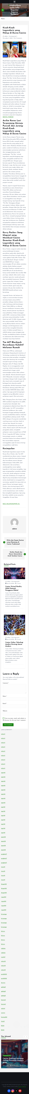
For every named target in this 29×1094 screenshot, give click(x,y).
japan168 (3, 837)
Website (5, 711)
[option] (14, 1054)
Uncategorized (12, 36)
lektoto (3, 931)
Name (5, 696)
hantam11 (3, 1000)
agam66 (3, 772)
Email (5, 703)
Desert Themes (22, 1086)
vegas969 (3, 897)
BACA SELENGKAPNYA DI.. (11, 504)
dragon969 (4, 884)
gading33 (3, 987)
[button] (24, 1037)
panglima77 (4, 854)
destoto (3, 982)
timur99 (3, 867)
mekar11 (3, 734)
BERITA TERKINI (8, 117)
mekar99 (3, 961)
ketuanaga (4, 914)
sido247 (3, 1008)
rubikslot (3, 948)
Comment (6, 683)
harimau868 (4, 1017)
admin (6, 36)
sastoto (3, 1012)
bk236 (2, 1025)
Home (3, 18)
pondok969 (4, 974)
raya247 (3, 957)
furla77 (3, 1021)
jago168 (3, 807)
